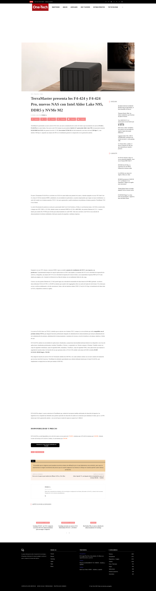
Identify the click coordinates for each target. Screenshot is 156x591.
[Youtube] (122, 2)
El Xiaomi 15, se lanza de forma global (42, 1)
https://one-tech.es (48, 489)
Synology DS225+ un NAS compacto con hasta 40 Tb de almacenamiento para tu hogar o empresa (43, 527)
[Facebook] (106, 2)
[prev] (81, 2)
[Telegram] (111, 2)
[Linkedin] (45, 495)
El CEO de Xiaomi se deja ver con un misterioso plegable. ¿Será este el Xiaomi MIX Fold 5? (126, 159)
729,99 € (71, 436)
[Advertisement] (78, 26)
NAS (33, 452)
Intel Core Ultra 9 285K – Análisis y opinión (91, 569)
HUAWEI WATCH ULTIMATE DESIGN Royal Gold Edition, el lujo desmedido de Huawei (126, 107)
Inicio (32, 94)
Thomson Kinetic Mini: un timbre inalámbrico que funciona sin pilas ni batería (126, 115)
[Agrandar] (94, 367)
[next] (83, 2)
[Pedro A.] (38, 491)
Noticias (93, 522)
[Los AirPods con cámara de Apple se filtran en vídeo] (113, 174)
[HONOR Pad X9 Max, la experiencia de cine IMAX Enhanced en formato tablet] (113, 167)
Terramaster (39, 452)
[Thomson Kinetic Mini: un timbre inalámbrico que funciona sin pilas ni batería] (113, 115)
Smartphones (83, 553)
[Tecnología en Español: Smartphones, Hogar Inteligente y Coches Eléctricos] (40, 7)
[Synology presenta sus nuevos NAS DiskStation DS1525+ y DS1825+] (68, 515)
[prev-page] (66, 533)
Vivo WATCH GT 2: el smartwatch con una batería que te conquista (126, 122)
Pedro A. (44, 115)
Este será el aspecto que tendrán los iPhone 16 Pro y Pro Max (48, 476)
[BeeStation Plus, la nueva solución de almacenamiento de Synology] (93, 515)
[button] (122, 7)
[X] (117, 2)
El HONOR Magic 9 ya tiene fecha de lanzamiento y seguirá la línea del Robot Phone (126, 196)
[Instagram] (108, 2)
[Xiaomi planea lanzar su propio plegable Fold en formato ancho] (113, 189)
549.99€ (96, 436)
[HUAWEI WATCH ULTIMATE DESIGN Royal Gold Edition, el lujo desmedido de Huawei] (113, 107)
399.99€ (65, 438)
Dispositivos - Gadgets (38, 94)
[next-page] (69, 533)
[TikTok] (114, 2)
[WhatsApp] (119, 2)
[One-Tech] (34, 550)
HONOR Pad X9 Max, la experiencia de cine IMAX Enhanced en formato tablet (125, 166)
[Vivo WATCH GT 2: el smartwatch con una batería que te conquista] (113, 122)
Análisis (81, 560)
